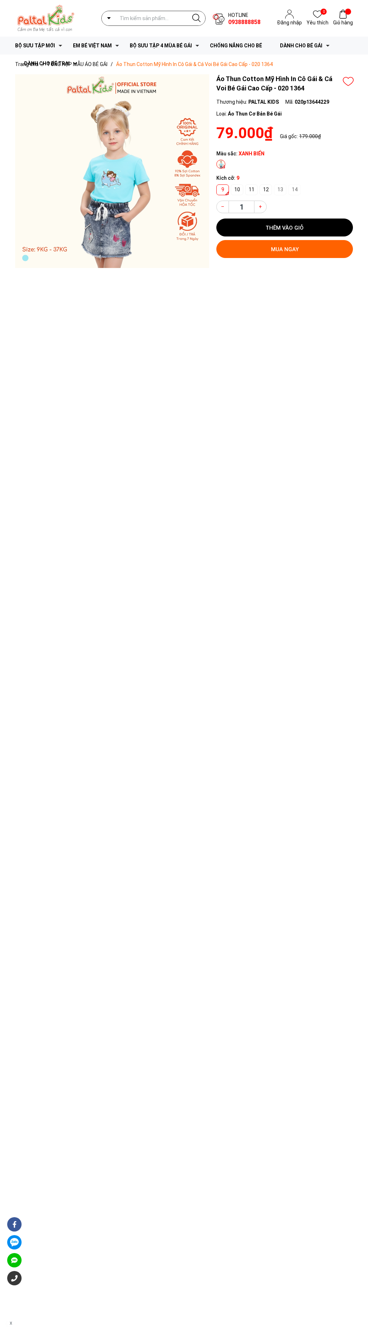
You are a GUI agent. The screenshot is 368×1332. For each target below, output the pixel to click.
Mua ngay (285, 249)
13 (280, 189)
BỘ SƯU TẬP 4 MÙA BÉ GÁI (161, 45)
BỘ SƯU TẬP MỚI (35, 45)
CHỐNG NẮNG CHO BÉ (236, 45)
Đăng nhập (289, 22)
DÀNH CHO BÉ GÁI (301, 45)
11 (251, 189)
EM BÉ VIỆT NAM (92, 45)
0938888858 (244, 22)
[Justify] (196, 18)
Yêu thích (317, 22)
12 (266, 189)
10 (237, 189)
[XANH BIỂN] (220, 164)
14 (295, 189)
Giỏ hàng (343, 22)
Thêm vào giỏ (285, 228)
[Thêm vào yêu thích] (348, 81)
